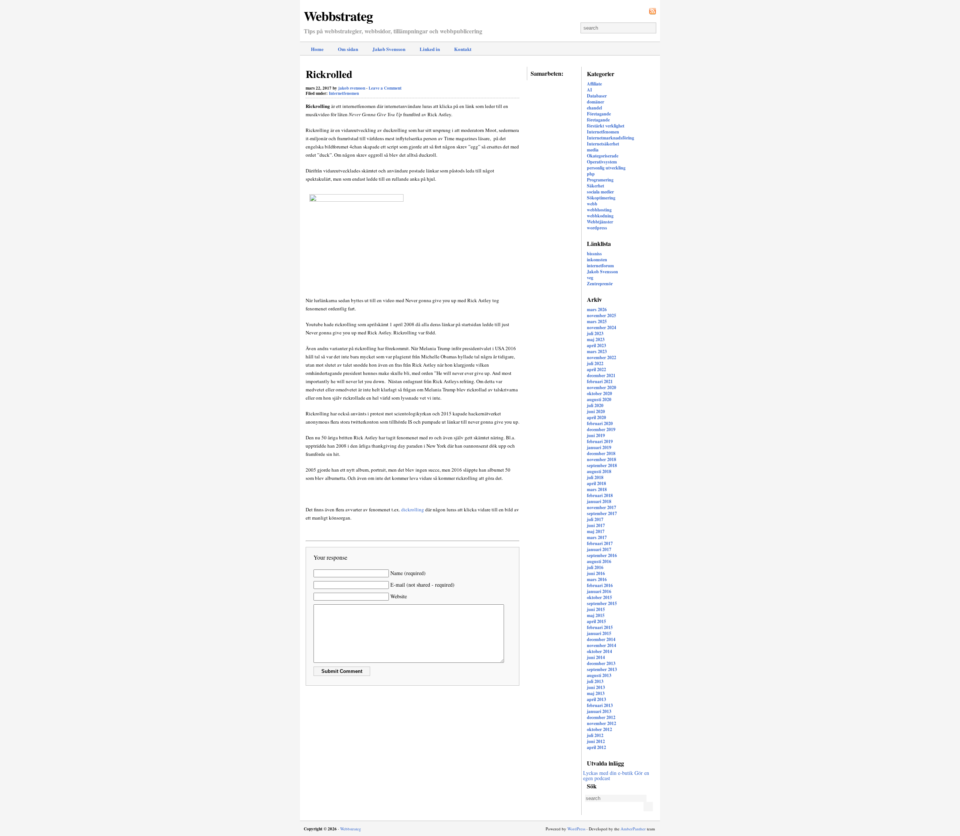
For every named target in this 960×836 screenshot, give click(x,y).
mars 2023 (597, 351)
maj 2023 (595, 339)
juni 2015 (596, 609)
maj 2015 (595, 615)
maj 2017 (595, 531)
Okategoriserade (602, 156)
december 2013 (601, 663)
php (591, 174)
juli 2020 (595, 405)
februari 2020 (600, 423)
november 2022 (601, 357)
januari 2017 (599, 549)
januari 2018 (599, 501)
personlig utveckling (606, 168)
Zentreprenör (600, 283)
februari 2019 (600, 441)
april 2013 (596, 699)
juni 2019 (596, 435)
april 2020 (596, 417)
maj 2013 (595, 693)
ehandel (594, 108)
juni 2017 (596, 525)
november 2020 (601, 387)
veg (590, 277)
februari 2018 (600, 495)
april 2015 (596, 621)
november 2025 (601, 315)
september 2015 (602, 603)
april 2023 (596, 345)
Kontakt (462, 48)
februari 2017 (600, 543)
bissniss (594, 253)
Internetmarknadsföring (610, 138)
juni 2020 (596, 411)
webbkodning (600, 216)
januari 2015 (599, 633)
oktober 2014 (599, 651)
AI (589, 90)
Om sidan (348, 48)
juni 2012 (596, 741)
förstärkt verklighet (605, 126)
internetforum (600, 265)
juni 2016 (596, 573)
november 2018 (601, 459)
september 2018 (602, 465)
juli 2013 (595, 681)
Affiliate (594, 84)
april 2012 (596, 747)
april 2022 (596, 369)
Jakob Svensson (388, 48)
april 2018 (596, 483)
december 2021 (601, 375)
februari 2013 (600, 705)
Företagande (599, 114)
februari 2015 (600, 627)
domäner (595, 102)
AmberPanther (633, 829)
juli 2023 (595, 333)
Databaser (597, 96)
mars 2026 (597, 309)
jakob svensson (351, 88)
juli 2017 (595, 519)
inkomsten (597, 259)
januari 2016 (599, 591)
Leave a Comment (385, 88)
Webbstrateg (338, 15)
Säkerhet (595, 186)
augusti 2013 (599, 675)
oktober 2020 (599, 393)
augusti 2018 (599, 471)
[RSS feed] (652, 11)
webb (592, 204)
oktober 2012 (599, 729)
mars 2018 (597, 489)
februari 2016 (600, 585)
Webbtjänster (600, 222)
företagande (598, 120)
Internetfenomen (603, 132)
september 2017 (602, 513)
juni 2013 (596, 687)
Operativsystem (602, 162)
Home (317, 48)
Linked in (430, 48)
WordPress (576, 829)
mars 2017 (597, 537)
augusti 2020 (599, 399)
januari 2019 (599, 447)
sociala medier (600, 192)
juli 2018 (595, 477)
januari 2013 (599, 711)
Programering (600, 180)
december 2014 (601, 639)
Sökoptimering (601, 198)
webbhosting (599, 210)
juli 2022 (595, 363)
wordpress (597, 228)
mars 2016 (597, 579)
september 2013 (602, 669)
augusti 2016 (599, 561)
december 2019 (601, 429)
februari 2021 (600, 381)
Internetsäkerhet (603, 144)
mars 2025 (597, 321)
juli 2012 (595, 735)
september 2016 (602, 555)
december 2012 (601, 717)
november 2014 (601, 645)
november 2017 (601, 507)
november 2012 (601, 723)
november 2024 (601, 327)
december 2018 (601, 453)
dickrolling (412, 509)
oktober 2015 (599, 597)
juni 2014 (596, 657)
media (592, 150)
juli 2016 (595, 567)
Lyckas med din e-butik (608, 772)
